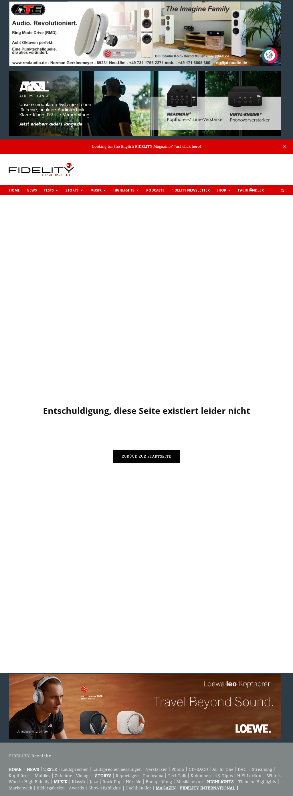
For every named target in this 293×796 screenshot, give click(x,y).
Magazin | (168, 788)
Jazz (94, 781)
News (32, 190)
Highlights (123, 190)
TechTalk (177, 775)
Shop (221, 190)
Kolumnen (201, 775)
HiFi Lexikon (250, 775)
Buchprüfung (159, 781)
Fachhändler (251, 190)
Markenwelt (20, 788)
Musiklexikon (189, 781)
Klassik (79, 781)
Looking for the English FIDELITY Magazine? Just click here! (146, 146)
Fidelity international (207, 788)
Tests (49, 190)
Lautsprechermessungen (117, 769)
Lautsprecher (74, 769)
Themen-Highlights (257, 781)
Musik (96, 190)
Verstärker (156, 769)
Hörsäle (133, 781)
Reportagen (127, 775)
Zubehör (63, 775)
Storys (72, 190)
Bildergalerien (51, 788)
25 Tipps (224, 775)
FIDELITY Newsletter (190, 190)
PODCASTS (155, 190)
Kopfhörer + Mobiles (29, 775)
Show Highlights (104, 788)
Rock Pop (112, 781)
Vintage (83, 775)
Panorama (153, 775)
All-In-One (222, 769)
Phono (177, 769)
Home (14, 190)
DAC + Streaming (255, 769)
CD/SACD (198, 769)
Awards (76, 788)
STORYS (103, 775)
